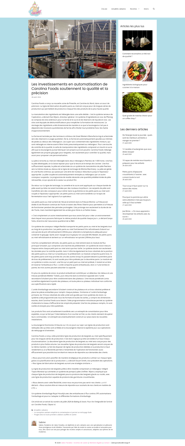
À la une (104, 9)
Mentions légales (96, 443)
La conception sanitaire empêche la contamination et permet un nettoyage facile (63, 412)
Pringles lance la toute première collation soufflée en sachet (55, 415)
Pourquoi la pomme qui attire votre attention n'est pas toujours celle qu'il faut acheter (136, 200)
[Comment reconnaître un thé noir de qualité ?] (137, 49)
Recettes (133, 9)
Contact (107, 443)
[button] (154, 9)
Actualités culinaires (118, 9)
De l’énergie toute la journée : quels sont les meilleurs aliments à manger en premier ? (137, 138)
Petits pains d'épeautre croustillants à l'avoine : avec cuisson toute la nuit (134, 174)
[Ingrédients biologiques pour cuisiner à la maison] (137, 80)
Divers (146, 9)
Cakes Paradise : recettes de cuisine (74, 443)
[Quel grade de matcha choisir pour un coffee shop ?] (137, 111)
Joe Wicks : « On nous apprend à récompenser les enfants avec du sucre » (136, 214)
